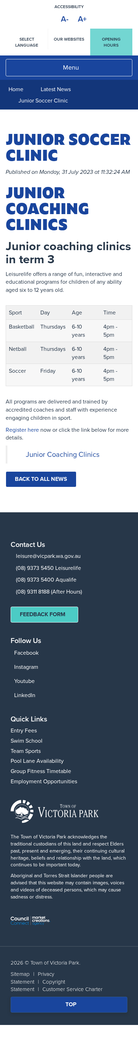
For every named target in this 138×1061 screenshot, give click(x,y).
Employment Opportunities (44, 781)
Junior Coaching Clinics (62, 454)
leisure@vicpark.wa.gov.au (48, 556)
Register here (22, 430)
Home (15, 89)
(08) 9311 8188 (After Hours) (49, 591)
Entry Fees (24, 730)
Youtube (24, 681)
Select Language (26, 42)
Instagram (26, 667)
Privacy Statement (32, 977)
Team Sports (26, 751)
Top (75, 1006)
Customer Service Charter (72, 989)
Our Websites (69, 39)
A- (65, 18)
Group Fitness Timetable (41, 771)
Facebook (26, 652)
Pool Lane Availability (37, 761)
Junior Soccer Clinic (43, 100)
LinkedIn (24, 695)
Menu (71, 67)
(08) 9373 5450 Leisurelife (48, 568)
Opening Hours (111, 42)
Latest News (56, 89)
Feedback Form (42, 614)
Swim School (26, 740)
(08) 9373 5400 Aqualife (46, 579)
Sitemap (20, 974)
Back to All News (41, 479)
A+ (82, 18)
